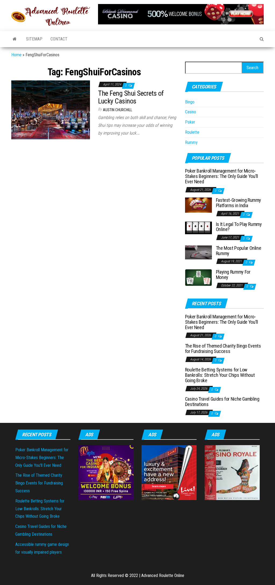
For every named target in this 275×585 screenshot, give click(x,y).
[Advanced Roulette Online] (14, 39)
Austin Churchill (117, 110)
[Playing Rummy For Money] (198, 277)
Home (16, 54)
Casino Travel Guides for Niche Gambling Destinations (222, 401)
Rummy (191, 142)
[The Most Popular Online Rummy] (198, 252)
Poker (190, 122)
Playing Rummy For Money (233, 274)
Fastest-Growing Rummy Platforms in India (238, 202)
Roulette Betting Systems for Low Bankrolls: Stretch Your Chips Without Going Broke (220, 375)
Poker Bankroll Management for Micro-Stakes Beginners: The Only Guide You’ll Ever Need (221, 176)
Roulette (192, 132)
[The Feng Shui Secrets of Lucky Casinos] (50, 109)
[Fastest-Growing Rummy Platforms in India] (198, 204)
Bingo (189, 102)
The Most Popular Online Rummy (238, 250)
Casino (190, 111)
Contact (58, 39)
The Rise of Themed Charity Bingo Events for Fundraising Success (223, 348)
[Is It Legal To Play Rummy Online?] (198, 227)
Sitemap (34, 39)
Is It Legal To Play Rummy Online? (239, 226)
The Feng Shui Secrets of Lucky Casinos (131, 97)
